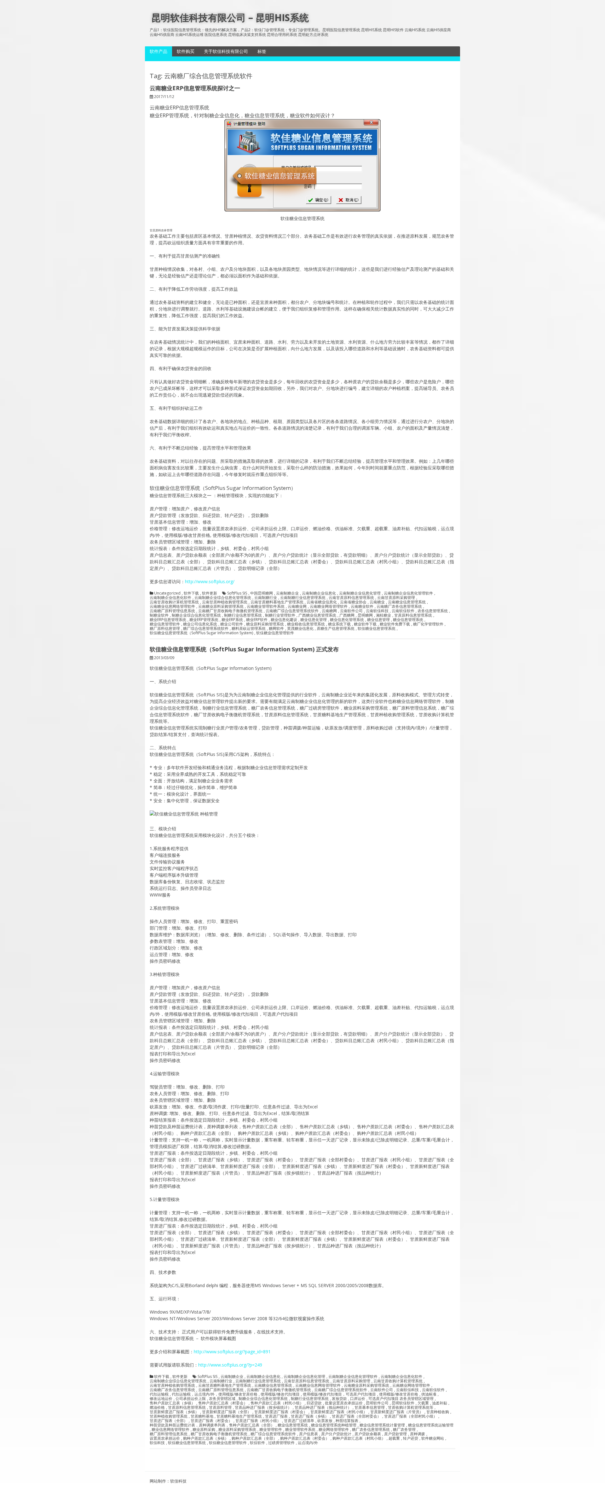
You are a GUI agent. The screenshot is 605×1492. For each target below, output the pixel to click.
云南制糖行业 (265, 597)
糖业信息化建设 (284, 620)
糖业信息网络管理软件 (170, 1429)
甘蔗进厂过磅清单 (299, 1421)
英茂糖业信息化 (300, 628)
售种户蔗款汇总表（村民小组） (277, 1403)
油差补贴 (439, 1403)
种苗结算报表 (347, 1421)
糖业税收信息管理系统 (306, 624)
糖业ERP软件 (257, 620)
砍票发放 (324, 1421)
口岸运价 (357, 1398)
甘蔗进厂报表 (276, 1416)
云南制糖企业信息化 (319, 593)
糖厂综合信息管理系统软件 (205, 628)
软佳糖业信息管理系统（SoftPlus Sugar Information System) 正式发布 (244, 649)
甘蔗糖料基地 (202, 1416)
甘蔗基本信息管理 (369, 1407)
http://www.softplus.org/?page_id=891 (232, 1352)
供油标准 (428, 1394)
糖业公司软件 (231, 624)
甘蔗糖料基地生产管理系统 (239, 1416)
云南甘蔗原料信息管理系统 (351, 597)
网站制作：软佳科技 (168, 1481)
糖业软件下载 (365, 624)
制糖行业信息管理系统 (243, 615)
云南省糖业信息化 (322, 602)
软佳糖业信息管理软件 (275, 633)
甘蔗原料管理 (220, 1407)
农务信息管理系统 (433, 611)
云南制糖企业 (287, 593)
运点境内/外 (308, 1443)
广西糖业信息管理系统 (317, 615)
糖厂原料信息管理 (165, 628)
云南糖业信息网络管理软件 (172, 606)
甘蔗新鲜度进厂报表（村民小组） (338, 1412)
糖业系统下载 (339, 624)
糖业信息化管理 (313, 620)
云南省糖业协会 (353, 602)
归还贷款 (314, 1403)
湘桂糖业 (383, 615)
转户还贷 (410, 1438)
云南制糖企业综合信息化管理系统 (222, 597)
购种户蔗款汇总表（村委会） (304, 1438)
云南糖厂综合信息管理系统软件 (292, 611)
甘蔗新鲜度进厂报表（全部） (226, 1412)
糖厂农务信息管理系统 (371, 1429)
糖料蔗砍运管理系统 (249, 628)
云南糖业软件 (362, 606)
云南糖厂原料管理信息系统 (172, 611)
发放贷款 (339, 1398)
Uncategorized (167, 593)
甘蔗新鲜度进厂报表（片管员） (396, 1412)
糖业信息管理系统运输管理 (430, 1425)
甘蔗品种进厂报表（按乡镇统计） (263, 1407)
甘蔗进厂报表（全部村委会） (356, 1416)
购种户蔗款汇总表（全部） (254, 1438)
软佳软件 (257, 1443)
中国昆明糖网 (261, 593)
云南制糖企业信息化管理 (360, 593)
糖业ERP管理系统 (203, 620)
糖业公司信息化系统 (200, 624)
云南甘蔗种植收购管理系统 (224, 602)
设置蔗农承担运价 (165, 1438)
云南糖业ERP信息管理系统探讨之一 (195, 88)
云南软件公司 (351, 611)
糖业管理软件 (270, 1429)
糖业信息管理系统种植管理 (333, 1425)
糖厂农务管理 (404, 1429)
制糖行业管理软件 (280, 615)
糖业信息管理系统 (408, 620)
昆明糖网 (365, 615)
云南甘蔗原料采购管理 (396, 597)
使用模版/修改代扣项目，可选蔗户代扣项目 (339, 1394)
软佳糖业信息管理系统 (376, 628)
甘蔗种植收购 (437, 1412)
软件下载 (191, 593)
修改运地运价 (161, 1398)
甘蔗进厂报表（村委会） (211, 1421)
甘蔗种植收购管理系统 (168, 1416)
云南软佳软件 (403, 611)
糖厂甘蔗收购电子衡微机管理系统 (219, 1434)
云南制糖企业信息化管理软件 (408, 593)
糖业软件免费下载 (395, 624)
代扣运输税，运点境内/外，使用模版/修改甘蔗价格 (214, 1394)
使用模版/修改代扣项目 (280, 1394)
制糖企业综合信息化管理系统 (196, 615)
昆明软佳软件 (403, 1403)
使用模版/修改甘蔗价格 (398, 1394)
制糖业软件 (159, 615)
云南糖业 (377, 602)
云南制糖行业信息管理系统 (303, 597)
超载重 (394, 1438)
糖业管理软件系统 (300, 1429)
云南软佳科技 (377, 611)
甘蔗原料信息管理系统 (413, 615)
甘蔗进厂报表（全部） (168, 1421)
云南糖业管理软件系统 (266, 606)
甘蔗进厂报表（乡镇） (310, 1416)
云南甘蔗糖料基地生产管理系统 (277, 602)
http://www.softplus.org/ (209, 581)
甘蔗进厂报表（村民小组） (258, 1421)
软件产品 (158, 51)
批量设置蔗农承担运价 (344, 1403)
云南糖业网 (297, 606)
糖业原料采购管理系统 (265, 624)
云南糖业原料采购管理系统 (221, 606)
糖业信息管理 (378, 620)
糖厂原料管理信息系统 (168, 1434)
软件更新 (209, 593)
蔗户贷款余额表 (367, 1434)
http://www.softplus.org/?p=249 (230, 1365)
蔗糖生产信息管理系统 (335, 628)
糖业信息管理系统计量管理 (382, 1425)
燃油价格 (157, 1407)
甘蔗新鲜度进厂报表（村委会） (280, 1412)
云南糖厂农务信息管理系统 (399, 606)
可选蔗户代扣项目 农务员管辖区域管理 (401, 1398)
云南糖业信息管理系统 (407, 602)
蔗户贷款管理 (395, 1434)
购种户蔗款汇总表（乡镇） (205, 1438)
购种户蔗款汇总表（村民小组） (358, 1438)
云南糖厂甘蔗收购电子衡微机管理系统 (230, 611)
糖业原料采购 (204, 1429)
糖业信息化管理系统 (347, 620)
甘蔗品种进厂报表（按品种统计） (323, 1407)
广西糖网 (346, 615)
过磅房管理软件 (281, 1443)
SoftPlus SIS (237, 593)
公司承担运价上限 (191, 1398)
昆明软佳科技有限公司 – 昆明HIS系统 (230, 17)
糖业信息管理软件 (165, 624)
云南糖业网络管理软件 (329, 606)
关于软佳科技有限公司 (226, 51)
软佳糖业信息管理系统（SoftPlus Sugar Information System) (201, 633)
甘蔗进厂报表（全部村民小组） (410, 1416)
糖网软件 (276, 628)
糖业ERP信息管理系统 (168, 620)
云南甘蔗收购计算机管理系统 (174, 602)
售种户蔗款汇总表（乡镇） (172, 1403)
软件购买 (185, 51)
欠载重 (423, 1403)
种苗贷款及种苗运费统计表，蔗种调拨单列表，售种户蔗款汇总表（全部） (212, 1425)
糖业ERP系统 (232, 620)
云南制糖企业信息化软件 (170, 597)
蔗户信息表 (308, 1434)
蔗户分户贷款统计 (336, 1434)
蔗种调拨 (417, 1434)
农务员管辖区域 (222, 1398)
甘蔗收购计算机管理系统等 (410, 1407)
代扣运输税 (159, 1394)
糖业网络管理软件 (334, 1429)
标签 (261, 51)
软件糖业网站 (432, 1438)
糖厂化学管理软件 (428, 624)
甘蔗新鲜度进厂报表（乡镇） (174, 1412)
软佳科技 (157, 1443)
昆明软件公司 (377, 1403)
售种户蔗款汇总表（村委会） (222, 1403)
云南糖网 (329, 611)
